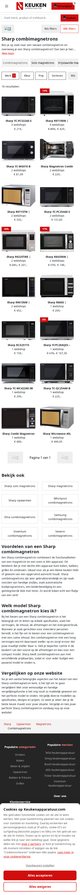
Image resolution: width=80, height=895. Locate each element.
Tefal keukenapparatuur (60, 753)
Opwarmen (20, 772)
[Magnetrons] (8, 29)
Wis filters (50, 28)
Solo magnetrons (42, 63)
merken (67, 745)
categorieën (27, 747)
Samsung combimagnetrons (60, 517)
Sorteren (57, 75)
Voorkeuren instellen (40, 865)
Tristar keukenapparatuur (60, 775)
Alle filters (69, 28)
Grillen (20, 783)
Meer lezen (8, 53)
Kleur (27, 75)
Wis (73, 75)
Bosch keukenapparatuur (60, 764)
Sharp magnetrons (60, 486)
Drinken (20, 755)
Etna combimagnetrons (19, 517)
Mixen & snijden (20, 766)
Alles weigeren (40, 887)
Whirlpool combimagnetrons (60, 501)
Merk (10, 75)
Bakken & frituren (20, 777)
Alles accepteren (40, 875)
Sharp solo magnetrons (19, 486)
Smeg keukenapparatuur (60, 758)
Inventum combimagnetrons (20, 534)
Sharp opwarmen (20, 500)
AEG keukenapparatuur (60, 770)
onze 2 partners (31, 844)
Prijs (41, 75)
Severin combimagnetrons (60, 534)
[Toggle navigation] (6, 6)
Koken (20, 760)
